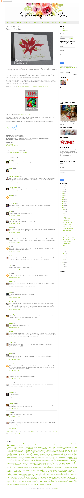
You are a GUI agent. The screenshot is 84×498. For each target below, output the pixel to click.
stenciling (49, 480)
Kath (10, 292)
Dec (64, 209)
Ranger (50, 451)
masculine (59, 471)
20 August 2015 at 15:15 (14, 207)
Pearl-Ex (15, 451)
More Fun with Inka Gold (68, 237)
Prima (47, 451)
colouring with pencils (17, 462)
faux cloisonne (72, 464)
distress (34, 463)
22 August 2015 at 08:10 (14, 348)
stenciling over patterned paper (70, 480)
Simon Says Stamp (31, 453)
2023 (63, 191)
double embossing (50, 463)
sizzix (64, 477)
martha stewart (53, 471)
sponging (54, 478)
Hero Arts (30, 449)
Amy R (35, 444)
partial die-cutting (69, 474)
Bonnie (11, 227)
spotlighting (59, 478)
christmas (12, 152)
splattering (34, 478)
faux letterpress (21, 466)
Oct (64, 213)
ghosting (52, 467)
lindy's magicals (14, 471)
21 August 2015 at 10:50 (14, 327)
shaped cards (49, 477)
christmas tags (34, 460)
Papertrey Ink (10, 451)
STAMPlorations (67, 451)
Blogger (56, 488)
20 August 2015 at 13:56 (14, 191)
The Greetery (44, 454)
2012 (63, 266)
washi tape (27, 483)
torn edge (71, 481)
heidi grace (74, 469)
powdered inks (34, 475)
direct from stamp (15, 463)
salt (32, 477)
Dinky (32, 447)
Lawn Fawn (27, 450)
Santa (75, 451)
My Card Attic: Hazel (14, 176)
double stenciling (58, 463)
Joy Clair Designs (10, 450)
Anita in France (13, 187)
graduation (28, 469)
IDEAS (43, 448)
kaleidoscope (57, 470)
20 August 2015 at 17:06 (14, 242)
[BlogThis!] (20, 150)
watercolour (51, 483)
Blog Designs (65, 30)
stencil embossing (33, 480)
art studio (75, 457)
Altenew (31, 444)
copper (26, 462)
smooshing (69, 477)
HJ (9, 246)
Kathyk (11, 392)
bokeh (38, 459)
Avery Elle (39, 444)
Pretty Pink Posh (42, 451)
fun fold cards (16, 467)
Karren (11, 383)
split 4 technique (40, 478)
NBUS (48, 450)
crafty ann (33, 462)
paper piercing (39, 474)
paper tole (45, 474)
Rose (10, 412)
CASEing (19, 446)
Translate (71, 38)
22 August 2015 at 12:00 (14, 359)
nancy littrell (12, 203)
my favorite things (37, 473)
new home (49, 473)
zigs (50, 484)
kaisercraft (52, 470)
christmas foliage (18, 460)
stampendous (73, 478)
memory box (70, 471)
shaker (44, 477)
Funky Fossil (71, 447)
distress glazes (40, 463)
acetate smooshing (39, 457)
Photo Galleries (36, 22)
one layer (16, 474)
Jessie (12, 22)
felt (51, 466)
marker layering (45, 471)
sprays (64, 478)
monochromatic (25, 473)
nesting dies (44, 473)
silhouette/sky (60, 477)
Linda (10, 265)
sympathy (23, 481)
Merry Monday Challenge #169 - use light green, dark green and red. (33, 86)
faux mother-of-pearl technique (33, 466)
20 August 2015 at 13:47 (14, 172)
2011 (63, 268)
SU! (73, 451)
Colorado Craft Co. (60, 446)
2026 (63, 185)
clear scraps (53, 460)
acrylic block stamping (47, 457)
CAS (71, 444)
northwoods (70, 473)
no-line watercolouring (56, 473)
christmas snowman (26, 460)
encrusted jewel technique (58, 464)
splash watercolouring (25, 478)
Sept (64, 215)
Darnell (11, 301)
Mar (64, 255)
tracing (75, 481)
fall (67, 464)
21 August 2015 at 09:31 (14, 309)
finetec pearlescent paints (58, 466)
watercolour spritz (24, 152)
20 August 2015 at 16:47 (14, 232)
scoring (41, 477)
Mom (45, 450)
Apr (64, 253)
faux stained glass (46, 466)
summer (19, 481)
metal (75, 471)
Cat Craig (11, 314)
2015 (63, 207)
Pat (10, 420)
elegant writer (10, 464)
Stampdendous (40, 453)
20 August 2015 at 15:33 (14, 215)
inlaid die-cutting (45, 470)
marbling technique (37, 471)
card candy (61, 459)
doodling (45, 463)
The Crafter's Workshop (35, 454)
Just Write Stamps (17, 450)
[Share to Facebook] (23, 150)
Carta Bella (30, 446)
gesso (45, 467)
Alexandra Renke (19, 444)
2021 (63, 195)
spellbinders (16, 478)
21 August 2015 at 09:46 (14, 319)
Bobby (10, 256)
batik (18, 459)
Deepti (11, 168)
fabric (65, 464)
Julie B (11, 281)
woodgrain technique (44, 484)
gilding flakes (58, 467)
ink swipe (34, 470)
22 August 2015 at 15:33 (14, 370)
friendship (10, 467)
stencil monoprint (41, 480)
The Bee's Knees (25, 454)
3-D (8, 444)
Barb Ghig (11, 364)
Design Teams (45, 22)
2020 (63, 197)
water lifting (38, 483)
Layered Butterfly (67, 235)
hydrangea (9, 470)
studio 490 (14, 481)
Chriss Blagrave (13, 219)
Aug (64, 217)
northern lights (65, 473)
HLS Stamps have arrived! (69, 239)
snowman (75, 477)
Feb (64, 257)
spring (67, 478)
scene (37, 477)
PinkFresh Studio (28, 451)
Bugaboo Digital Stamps (58, 444)
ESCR (36, 447)
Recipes (63, 29)
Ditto (34, 447)
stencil (22, 480)
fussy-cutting (22, 467)
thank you (42, 481)
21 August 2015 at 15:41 (14, 338)
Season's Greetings (67, 226)
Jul (63, 247)
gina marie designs (65, 467)
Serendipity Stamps (11, 453)
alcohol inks (62, 457)
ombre (12, 474)
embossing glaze (30, 464)
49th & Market (12, 444)
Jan (64, 259)
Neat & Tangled (52, 450)
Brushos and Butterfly (68, 228)
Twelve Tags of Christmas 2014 (67, 454)
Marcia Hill (12, 403)
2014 (63, 262)
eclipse (75, 463)
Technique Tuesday (17, 454)
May (64, 251)
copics (23, 462)
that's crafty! (47, 481)
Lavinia (23, 450)
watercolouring (30, 484)
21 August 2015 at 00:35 (14, 269)
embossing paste (39, 464)
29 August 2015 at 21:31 (14, 416)
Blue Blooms (66, 220)
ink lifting (30, 470)
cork (30, 462)
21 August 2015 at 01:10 (14, 288)
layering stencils (72, 470)
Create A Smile (10, 447)
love (19, 471)
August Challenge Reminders (69, 232)
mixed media (17, 473)
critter (44, 462)
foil (76, 466)
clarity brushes (47, 460)
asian (8, 459)
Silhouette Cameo (20, 453)
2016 (63, 205)
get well (48, 467)
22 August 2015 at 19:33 (14, 378)
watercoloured (22, 484)
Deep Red (29, 447)
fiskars (65, 466)
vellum (8, 483)
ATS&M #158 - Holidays (25, 114)
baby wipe (14, 459)
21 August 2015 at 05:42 (14, 297)
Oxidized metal (59, 450)
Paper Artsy (64, 450)
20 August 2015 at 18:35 (14, 261)
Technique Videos (27, 22)
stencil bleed (26, 480)
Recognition (54, 22)
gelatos (27, 467)
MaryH (11, 331)
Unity (62, 455)
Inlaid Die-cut (65, 448)
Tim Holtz (57, 454)
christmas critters (10, 460)
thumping (60, 481)
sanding (34, 477)
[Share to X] (21, 150)
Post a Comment (12, 428)
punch (52, 475)
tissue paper (65, 481)
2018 (63, 201)
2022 (63, 193)
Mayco (42, 450)
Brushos (51, 444)
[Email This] (19, 150)
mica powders (10, 473)
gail (10, 273)
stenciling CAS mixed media (58, 480)
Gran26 (11, 195)
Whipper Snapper (11, 457)
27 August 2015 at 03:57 (14, 408)
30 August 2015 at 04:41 (14, 425)
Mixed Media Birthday (68, 234)
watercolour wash (14, 484)
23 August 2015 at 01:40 (14, 398)
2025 (63, 187)
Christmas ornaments (51, 446)
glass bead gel (73, 467)
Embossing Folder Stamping (54, 447)
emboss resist (16, 464)
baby (11, 459)
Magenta (32, 450)
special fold (9, 478)
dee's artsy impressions (58, 462)
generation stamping (38, 467)
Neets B (11, 342)
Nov (64, 211)
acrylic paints (55, 457)
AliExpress (26, 444)
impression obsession (17, 470)
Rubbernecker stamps (57, 451)
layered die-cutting (64, 470)
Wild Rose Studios (18, 457)
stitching (9, 481)
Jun (64, 249)
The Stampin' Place (51, 454)
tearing (30, 481)
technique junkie (35, 481)
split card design (47, 478)
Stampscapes (63, 453)
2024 (63, 189)
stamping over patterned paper (13, 480)
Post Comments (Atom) (18, 433)
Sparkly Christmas (67, 241)
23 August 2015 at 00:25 (14, 388)
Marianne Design (37, 450)
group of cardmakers (35, 469)
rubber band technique (16, 477)
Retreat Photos (62, 22)
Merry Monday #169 (11, 144)
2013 (63, 264)
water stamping (45, 483)
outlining (20, 474)
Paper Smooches (72, 450)
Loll (69, 80)
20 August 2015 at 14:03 (14, 199)
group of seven (44, 469)
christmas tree (41, 460)
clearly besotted (60, 460)
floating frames (71, 466)
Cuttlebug (15, 447)
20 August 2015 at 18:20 (14, 251)
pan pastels (25, 474)
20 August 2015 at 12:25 (14, 164)
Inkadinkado (54, 448)
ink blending (25, 470)
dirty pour (31, 463)
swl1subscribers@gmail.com (67, 67)
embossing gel (23, 464)
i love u (64, 245)
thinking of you (54, 481)
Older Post (54, 431)
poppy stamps (26, 476)
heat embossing (52, 469)
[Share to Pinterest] (24, 150)
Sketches (18, 22)
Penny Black (17, 152)
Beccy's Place (45, 444)
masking (64, 471)
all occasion (69, 457)
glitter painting (13, 469)
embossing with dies (48, 464)
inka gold (39, 470)
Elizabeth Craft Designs (43, 447)
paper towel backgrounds (59, 474)
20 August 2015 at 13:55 (14, 182)
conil (10, 353)
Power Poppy (35, 451)
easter (72, 463)
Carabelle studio (24, 446)
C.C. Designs (66, 444)
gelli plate (31, 467)
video (12, 483)
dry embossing (66, 463)
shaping (54, 477)
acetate (32, 457)
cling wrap (66, 460)
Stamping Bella (56, 453)
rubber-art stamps (26, 477)
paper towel (50, 474)
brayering (52, 459)
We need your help (67, 222)
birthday (21, 459)
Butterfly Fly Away (67, 224)
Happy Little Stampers (16, 448)
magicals (23, 471)
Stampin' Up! (48, 453)
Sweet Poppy (70, 453)
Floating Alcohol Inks (64, 447)
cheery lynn (66, 459)
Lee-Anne (11, 374)
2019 (63, 199)
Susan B (11, 237)
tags (27, 481)
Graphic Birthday (67, 218)
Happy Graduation (67, 230)
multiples (31, 473)
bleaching (35, 459)
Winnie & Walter (26, 457)
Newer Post (9, 431)
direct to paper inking (24, 463)
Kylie (10, 211)
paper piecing (31, 474)
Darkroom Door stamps (22, 447)
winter (38, 484)
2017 (63, 203)
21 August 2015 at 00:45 (14, 277)
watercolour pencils (58, 483)
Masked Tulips (66, 243)
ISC (46, 448)
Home (7, 22)
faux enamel (15, 466)
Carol (10, 160)
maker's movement (29, 471)
